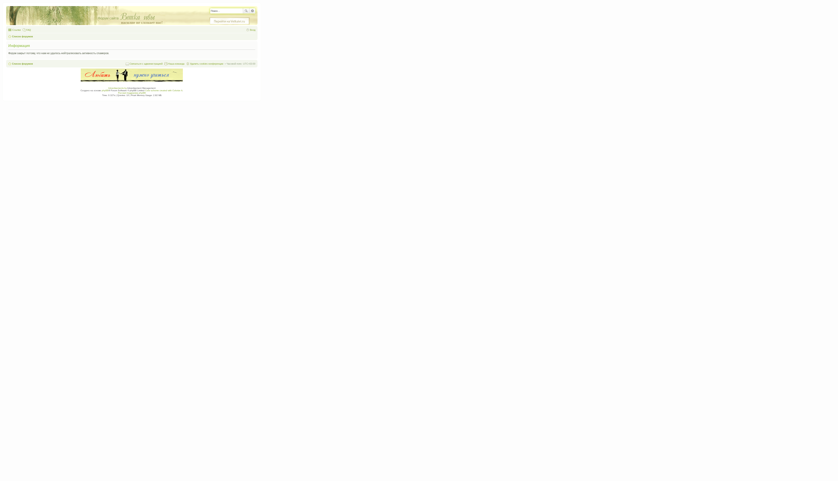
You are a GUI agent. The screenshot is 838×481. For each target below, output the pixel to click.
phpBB (105, 90)
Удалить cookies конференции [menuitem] (206, 63)
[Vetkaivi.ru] (229, 21)
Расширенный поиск (252, 11)
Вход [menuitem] (252, 30)
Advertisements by (117, 88)
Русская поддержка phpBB (132, 93)
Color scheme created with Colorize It (163, 90)
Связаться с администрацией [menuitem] (146, 63)
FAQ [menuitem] (28, 30)
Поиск (246, 11)
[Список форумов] (88, 16)
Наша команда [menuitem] (176, 63)
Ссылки (16, 30)
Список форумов (22, 63)
